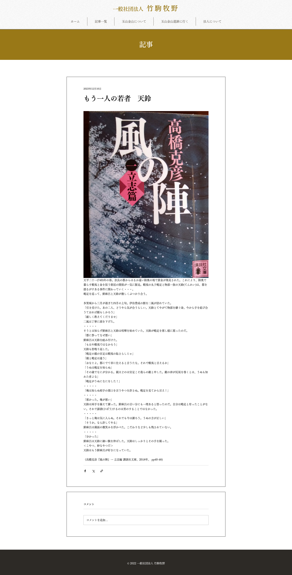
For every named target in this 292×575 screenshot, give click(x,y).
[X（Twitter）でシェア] (93, 471)
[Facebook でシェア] (85, 471)
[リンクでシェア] (101, 471)
